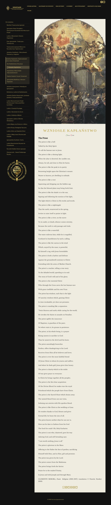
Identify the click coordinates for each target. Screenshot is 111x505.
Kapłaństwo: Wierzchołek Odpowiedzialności (14, 71)
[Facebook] (63, 487)
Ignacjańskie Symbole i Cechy (15, 140)
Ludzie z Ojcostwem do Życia (15, 112)
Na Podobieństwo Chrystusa (15, 64)
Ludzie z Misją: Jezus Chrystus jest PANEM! (16, 135)
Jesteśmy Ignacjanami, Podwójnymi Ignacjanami (17, 87)
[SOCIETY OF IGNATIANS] (15, 10)
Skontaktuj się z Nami (94, 6)
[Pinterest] (74, 487)
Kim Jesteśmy (60, 6)
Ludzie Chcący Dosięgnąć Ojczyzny (17, 127)
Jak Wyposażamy (80, 6)
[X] (66, 487)
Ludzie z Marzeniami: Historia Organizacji (15, 37)
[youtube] (104, 1)
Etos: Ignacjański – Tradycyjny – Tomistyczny (15, 42)
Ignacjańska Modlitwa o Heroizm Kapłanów (16, 80)
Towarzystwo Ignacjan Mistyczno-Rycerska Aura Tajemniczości (16, 48)
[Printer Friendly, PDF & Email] (70, 135)
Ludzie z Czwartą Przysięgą (14, 108)
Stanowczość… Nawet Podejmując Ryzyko (16, 153)
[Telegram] (69, 487)
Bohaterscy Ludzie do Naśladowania (17, 92)
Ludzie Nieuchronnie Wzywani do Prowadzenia (16, 144)
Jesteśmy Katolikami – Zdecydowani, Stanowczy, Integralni (17, 53)
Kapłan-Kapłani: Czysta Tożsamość (17, 76)
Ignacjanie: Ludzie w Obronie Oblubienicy (15, 119)
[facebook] (102, 1)
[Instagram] (71, 487)
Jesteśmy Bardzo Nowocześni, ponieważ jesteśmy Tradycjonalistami (18, 96)
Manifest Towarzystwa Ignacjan (15, 25)
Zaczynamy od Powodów (46, 6)
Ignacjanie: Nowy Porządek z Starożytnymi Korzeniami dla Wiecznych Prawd (18, 30)
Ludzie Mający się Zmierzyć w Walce (17, 124)
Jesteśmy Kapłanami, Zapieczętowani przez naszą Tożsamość (16, 60)
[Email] (76, 487)
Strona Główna (31, 6)
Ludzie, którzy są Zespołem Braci (16, 131)
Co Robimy (69, 6)
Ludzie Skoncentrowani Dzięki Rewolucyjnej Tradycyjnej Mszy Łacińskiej (15, 103)
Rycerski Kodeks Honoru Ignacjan (16, 149)
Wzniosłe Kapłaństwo (14, 67)
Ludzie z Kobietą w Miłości (14, 115)
